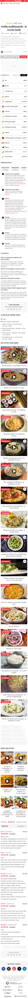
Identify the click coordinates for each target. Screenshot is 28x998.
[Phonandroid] (20, 996)
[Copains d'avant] (7, 993)
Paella (4, 319)
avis (20, 23)
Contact (13, 976)
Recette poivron (6, 727)
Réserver (21, 179)
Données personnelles (8, 977)
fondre (9, 200)
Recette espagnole (7, 739)
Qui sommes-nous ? (6, 976)
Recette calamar (20, 739)
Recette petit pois (7, 731)
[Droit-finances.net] (20, 990)
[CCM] (7, 987)
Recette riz (17, 727)
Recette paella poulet (8, 328)
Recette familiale (18, 735)
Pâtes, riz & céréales (15, 3)
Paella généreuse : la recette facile (12, 337)
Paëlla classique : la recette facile (11, 324)
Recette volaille (6, 743)
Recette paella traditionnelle (10, 322)
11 (15, 947)
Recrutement (23, 976)
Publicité (17, 976)
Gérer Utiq (6, 978)
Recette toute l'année (19, 743)
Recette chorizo (6, 735)
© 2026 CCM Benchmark (14, 980)
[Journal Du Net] (20, 987)
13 (21, 947)
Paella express (6, 333)
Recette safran (19, 731)
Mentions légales (13, 978)
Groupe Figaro (21, 978)
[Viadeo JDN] (20, 993)
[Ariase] (7, 996)
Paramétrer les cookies (19, 977)
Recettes (6, 3)
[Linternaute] (7, 990)
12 (18, 947)
